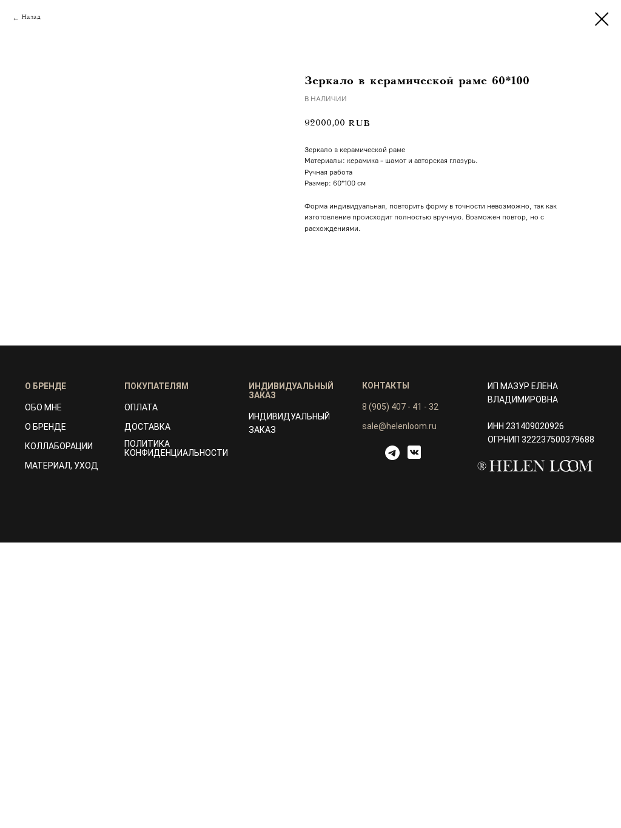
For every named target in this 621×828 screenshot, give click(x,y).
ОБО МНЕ (43, 407)
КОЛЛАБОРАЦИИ (59, 446)
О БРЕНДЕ (45, 427)
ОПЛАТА (141, 407)
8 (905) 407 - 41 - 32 (400, 407)
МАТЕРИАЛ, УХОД (61, 465)
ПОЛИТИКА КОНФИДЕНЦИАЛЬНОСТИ (176, 448)
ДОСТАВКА (147, 427)
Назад (31, 18)
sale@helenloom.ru (399, 426)
